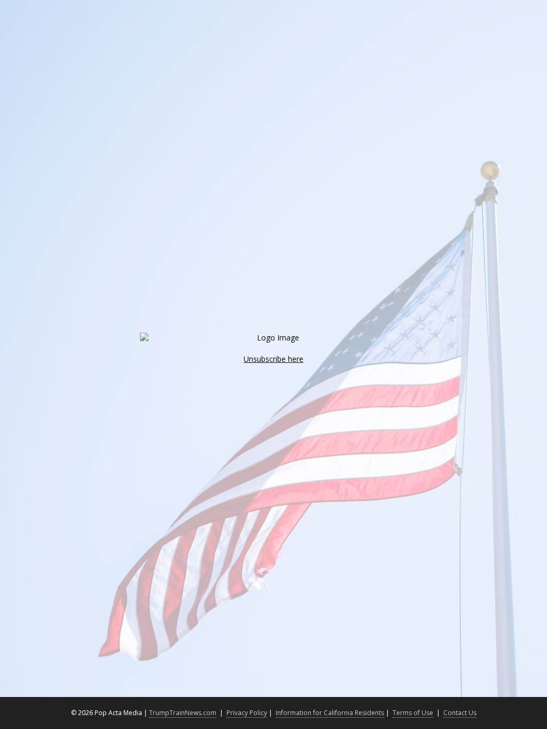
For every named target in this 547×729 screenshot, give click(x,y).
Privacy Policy (246, 712)
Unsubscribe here (273, 359)
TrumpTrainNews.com (182, 712)
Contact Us (459, 712)
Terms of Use (413, 712)
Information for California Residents (330, 712)
